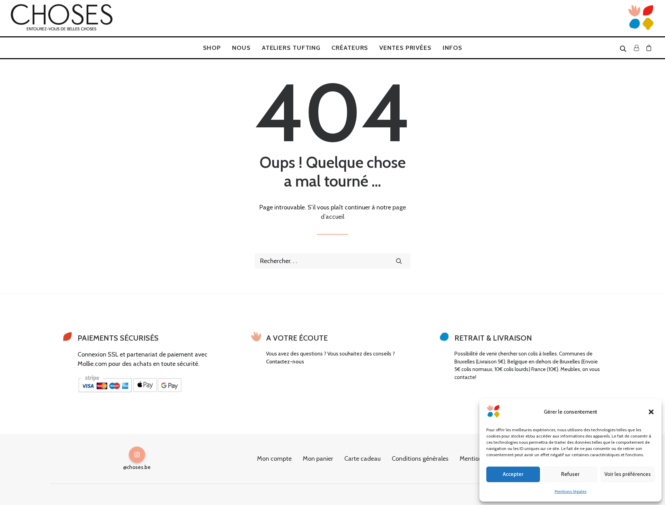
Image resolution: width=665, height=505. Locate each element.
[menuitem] (212, 47)
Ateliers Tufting (291, 48)
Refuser (570, 474)
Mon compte (274, 458)
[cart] (647, 47)
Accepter (513, 474)
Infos (452, 48)
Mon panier (318, 458)
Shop (212, 48)
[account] (636, 47)
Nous (241, 48)
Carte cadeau (362, 458)
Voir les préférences (627, 474)
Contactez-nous (285, 362)
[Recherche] (332, 261)
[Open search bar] (623, 48)
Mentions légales (570, 491)
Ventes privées (405, 48)
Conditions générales (420, 458)
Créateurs (349, 48)
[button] (651, 411)
